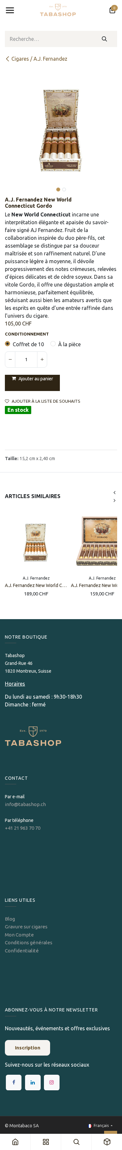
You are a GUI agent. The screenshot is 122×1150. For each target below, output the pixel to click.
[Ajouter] (42, 359)
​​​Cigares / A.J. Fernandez (39, 59)
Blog (10, 919)
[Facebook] (13, 1082)
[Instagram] (52, 1082)
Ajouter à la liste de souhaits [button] (46, 401)
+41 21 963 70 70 (22, 828)
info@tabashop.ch (26, 804)
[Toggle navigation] (10, 10)
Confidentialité (22, 950)
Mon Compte (19, 934)
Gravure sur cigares (26, 926)
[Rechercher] (104, 39)
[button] (10, 185)
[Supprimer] (10, 359)
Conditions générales (28, 942)
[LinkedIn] (33, 1082)
